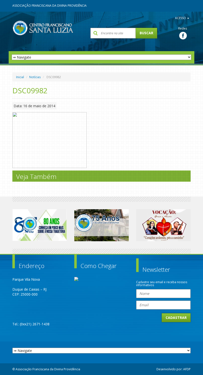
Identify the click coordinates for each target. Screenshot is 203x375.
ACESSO (181, 18)
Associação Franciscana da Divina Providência (49, 5)
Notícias (35, 77)
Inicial (20, 77)
